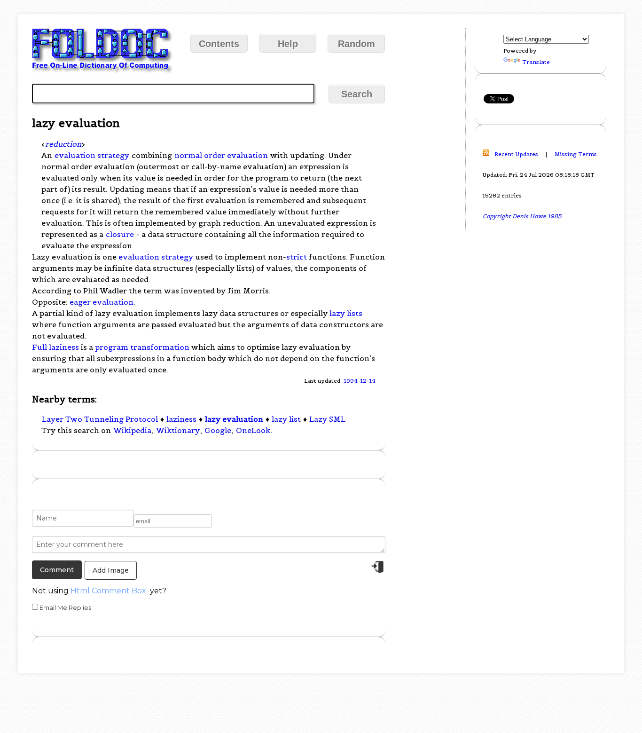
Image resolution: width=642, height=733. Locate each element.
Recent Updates (516, 154)
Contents (219, 44)
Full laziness (55, 347)
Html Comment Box (108, 590)
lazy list (286, 419)
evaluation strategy (92, 155)
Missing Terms (576, 154)
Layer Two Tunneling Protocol (100, 419)
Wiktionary (178, 430)
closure (120, 234)
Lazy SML (327, 419)
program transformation (142, 347)
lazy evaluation (234, 419)
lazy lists (345, 313)
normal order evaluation (221, 155)
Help (288, 44)
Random (356, 44)
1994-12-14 (360, 380)
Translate (536, 61)
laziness (181, 419)
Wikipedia (132, 430)
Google (217, 430)
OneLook (253, 430)
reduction (63, 144)
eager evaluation (101, 302)
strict (296, 256)
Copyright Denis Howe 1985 (522, 216)
